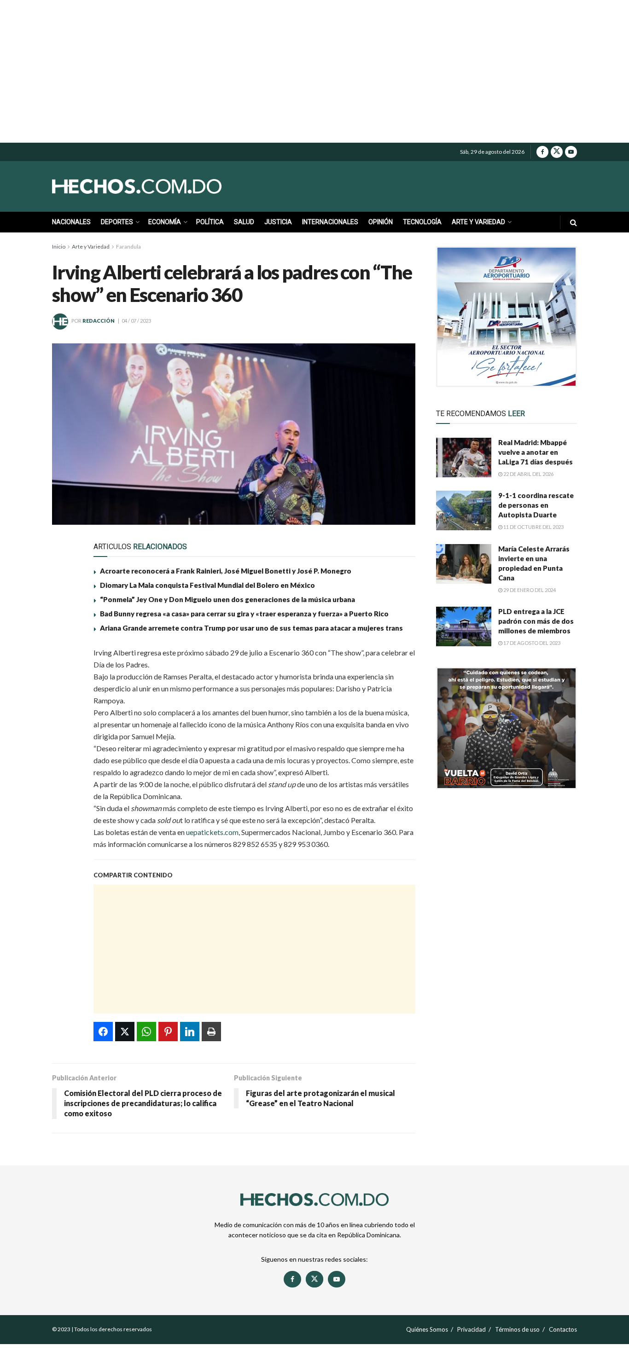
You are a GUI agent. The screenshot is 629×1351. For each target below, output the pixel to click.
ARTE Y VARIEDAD (478, 222)
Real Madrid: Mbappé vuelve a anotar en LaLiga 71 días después (535, 452)
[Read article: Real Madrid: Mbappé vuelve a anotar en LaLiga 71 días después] (463, 457)
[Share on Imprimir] (65, 763)
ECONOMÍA (164, 222)
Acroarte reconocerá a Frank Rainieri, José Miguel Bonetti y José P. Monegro (225, 571)
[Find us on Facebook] (542, 152)
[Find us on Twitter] (557, 152)
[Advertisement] (314, 71)
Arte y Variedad (91, 246)
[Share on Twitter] (65, 678)
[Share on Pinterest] (65, 720)
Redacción (98, 321)
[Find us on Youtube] (571, 152)
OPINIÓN (380, 222)
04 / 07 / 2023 (136, 321)
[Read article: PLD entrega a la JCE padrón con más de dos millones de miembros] (463, 626)
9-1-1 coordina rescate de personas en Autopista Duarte (536, 505)
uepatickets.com (212, 832)
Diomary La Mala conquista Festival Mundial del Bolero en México (207, 585)
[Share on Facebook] (65, 657)
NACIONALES (71, 222)
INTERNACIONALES (330, 222)
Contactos (563, 1329)
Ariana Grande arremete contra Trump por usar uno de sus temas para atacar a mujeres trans (251, 628)
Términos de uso (517, 1329)
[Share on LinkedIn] (65, 742)
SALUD (244, 222)
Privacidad (471, 1329)
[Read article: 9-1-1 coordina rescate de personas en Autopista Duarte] (463, 510)
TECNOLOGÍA (422, 222)
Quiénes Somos (427, 1329)
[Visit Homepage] (158, 186)
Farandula (128, 246)
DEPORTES (117, 222)
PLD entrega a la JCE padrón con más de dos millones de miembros (536, 621)
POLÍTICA (210, 222)
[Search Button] (573, 222)
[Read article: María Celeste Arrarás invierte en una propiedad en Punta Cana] (463, 564)
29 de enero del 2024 (529, 590)
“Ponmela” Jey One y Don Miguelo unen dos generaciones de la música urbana (227, 599)
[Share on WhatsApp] (65, 699)
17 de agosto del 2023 (531, 643)
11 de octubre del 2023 (533, 527)
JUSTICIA (278, 222)
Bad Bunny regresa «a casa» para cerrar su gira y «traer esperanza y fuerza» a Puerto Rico (244, 613)
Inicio (58, 246)
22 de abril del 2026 (527, 474)
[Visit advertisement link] (506, 317)
